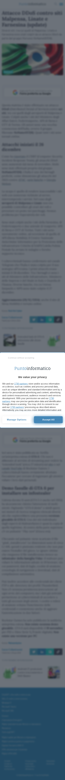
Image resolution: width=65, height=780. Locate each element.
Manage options (16, 419)
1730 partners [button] (21, 383)
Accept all (48, 419)
